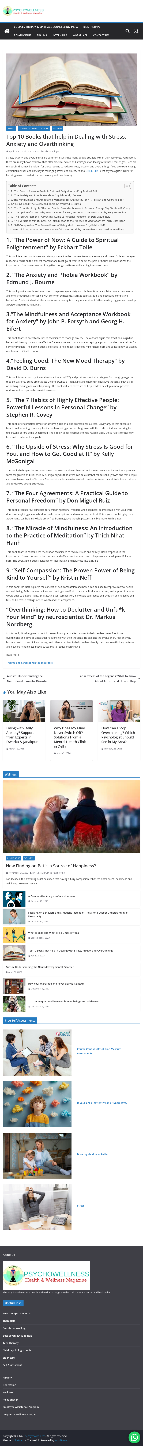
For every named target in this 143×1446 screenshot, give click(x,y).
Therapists (9, 1320)
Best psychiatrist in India (17, 1335)
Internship (60, 35)
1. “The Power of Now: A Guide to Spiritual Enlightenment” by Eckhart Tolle (54, 191)
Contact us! (101, 35)
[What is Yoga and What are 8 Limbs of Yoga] (14, 935)
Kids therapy (91, 26)
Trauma (42, 35)
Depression (9, 1385)
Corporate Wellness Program (20, 1414)
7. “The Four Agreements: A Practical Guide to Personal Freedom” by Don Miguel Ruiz (60, 216)
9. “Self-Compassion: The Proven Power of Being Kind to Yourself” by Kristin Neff (58, 225)
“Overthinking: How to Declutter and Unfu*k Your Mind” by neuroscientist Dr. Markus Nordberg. (68, 229)
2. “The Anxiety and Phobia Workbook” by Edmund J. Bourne (46, 195)
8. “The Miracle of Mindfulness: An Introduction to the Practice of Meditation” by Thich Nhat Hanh (68, 221)
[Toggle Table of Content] (126, 186)
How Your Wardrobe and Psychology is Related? (56, 983)
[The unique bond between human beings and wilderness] (14, 1004)
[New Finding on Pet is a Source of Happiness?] (71, 816)
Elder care (9, 1357)
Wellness (57, 128)
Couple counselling (14, 1328)
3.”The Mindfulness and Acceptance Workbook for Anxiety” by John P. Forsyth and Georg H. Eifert (67, 199)
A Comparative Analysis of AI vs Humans (51, 896)
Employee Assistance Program (21, 1407)
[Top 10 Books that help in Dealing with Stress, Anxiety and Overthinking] (14, 953)
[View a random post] (136, 31)
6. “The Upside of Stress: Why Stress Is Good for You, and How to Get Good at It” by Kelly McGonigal (68, 212)
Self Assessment (12, 1365)
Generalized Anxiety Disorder (33, 128)
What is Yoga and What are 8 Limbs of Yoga (53, 932)
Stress (80, 1205)
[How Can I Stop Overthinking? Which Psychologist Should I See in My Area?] (119, 703)
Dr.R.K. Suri (92, 171)
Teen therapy (11, 1343)
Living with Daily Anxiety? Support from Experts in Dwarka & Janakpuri (22, 735)
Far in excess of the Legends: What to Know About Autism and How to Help (107, 678)
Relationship (22, 35)
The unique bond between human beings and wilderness (64, 1001)
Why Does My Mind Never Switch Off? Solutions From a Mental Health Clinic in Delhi (70, 737)
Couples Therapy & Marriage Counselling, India (46, 26)
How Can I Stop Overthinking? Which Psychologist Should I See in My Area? (118, 735)
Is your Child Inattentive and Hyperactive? (102, 1102)
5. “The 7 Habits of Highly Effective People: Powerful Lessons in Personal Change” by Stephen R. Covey (70, 208)
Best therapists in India (17, 1313)
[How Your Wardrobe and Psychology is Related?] (14, 986)
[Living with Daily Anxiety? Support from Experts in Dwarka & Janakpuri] (24, 703)
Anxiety (11, 128)
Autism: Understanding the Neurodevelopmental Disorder (27, 678)
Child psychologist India (17, 1350)
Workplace (80, 35)
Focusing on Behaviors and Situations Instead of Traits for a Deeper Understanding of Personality (78, 914)
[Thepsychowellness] (7, 31)
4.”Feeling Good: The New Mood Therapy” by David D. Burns (46, 204)
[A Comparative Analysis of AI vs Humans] (14, 899)
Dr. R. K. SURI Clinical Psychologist (43, 151)
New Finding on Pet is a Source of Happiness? (51, 866)
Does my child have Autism (93, 1154)
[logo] (46, 1263)
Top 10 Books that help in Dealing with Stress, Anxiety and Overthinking (70, 950)
